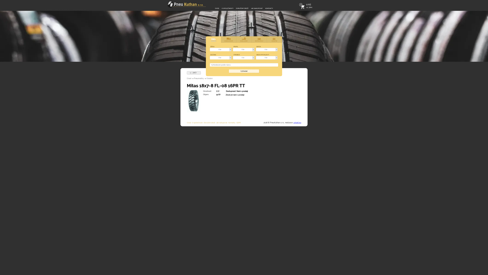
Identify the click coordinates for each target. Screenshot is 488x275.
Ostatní (209, 78)
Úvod (217, 8)
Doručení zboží (242, 8)
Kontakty (269, 8)
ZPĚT (193, 73)
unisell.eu (297, 123)
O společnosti (228, 8)
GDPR (238, 123)
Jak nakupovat (257, 8)
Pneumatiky (199, 78)
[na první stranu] (187, 4)
